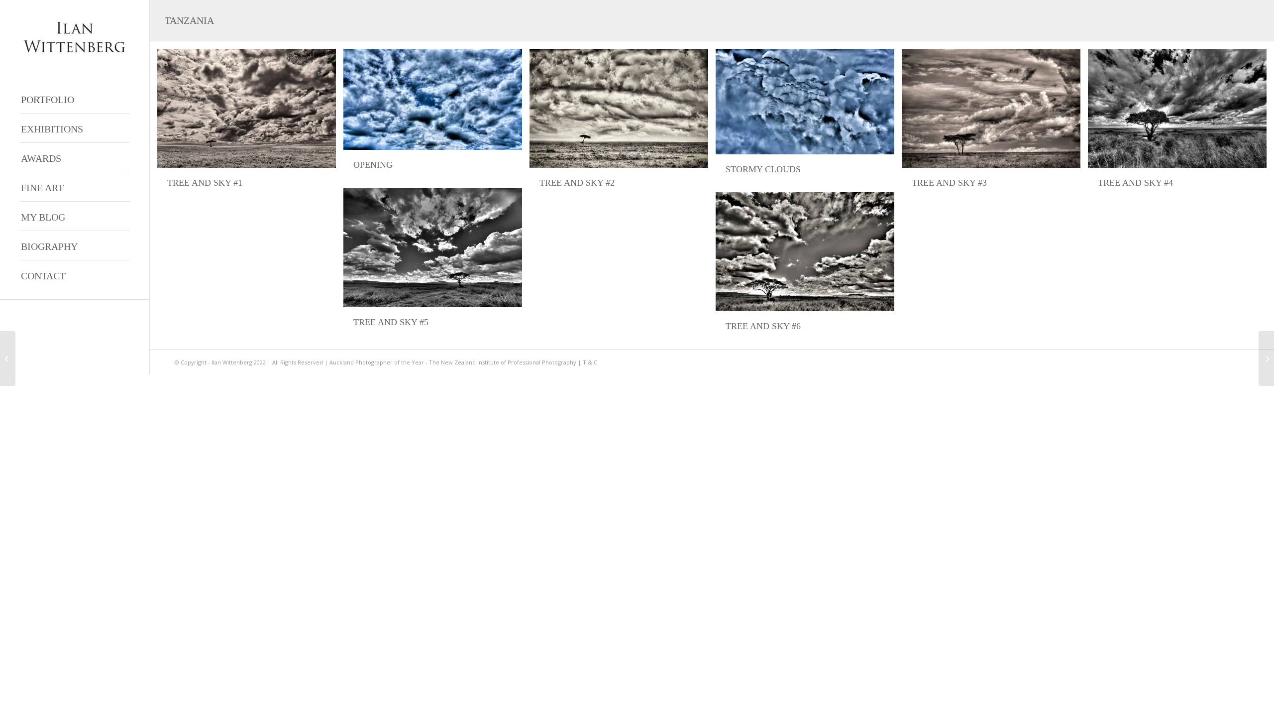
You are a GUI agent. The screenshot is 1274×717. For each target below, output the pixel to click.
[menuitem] (74, 99)
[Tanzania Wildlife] (1266, 358)
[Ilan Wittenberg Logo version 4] (74, 37)
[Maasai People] (7, 358)
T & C (590, 362)
